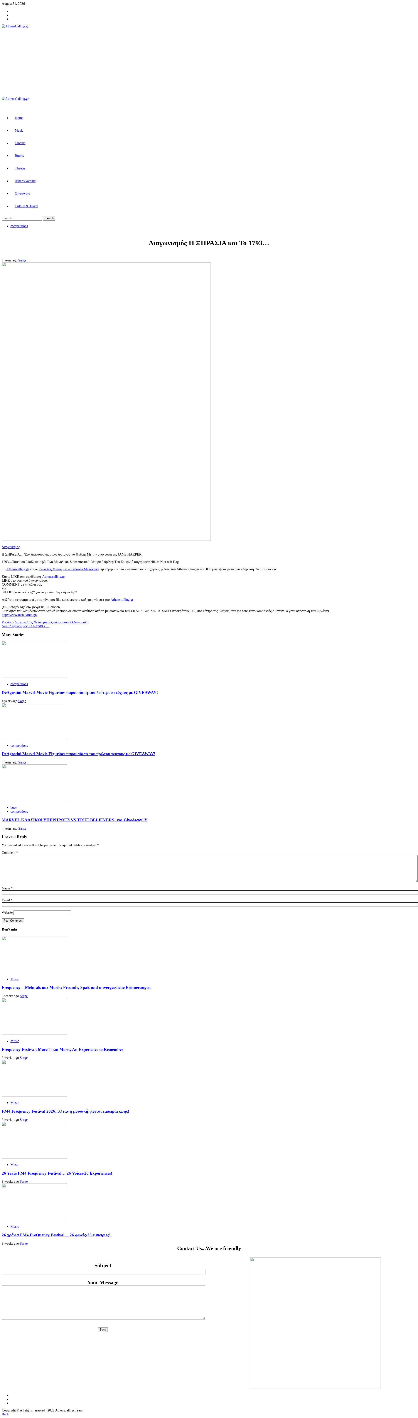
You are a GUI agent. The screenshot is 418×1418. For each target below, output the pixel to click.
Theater (20, 168)
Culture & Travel (26, 206)
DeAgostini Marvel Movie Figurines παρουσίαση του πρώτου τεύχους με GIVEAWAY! (78, 754)
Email (7, 900)
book (13, 807)
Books (19, 155)
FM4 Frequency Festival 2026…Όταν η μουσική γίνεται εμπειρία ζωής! (65, 1111)
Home (19, 118)
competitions (19, 226)
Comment (10, 852)
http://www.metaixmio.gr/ (19, 615)
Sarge (22, 260)
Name (7, 888)
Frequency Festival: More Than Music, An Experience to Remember (62, 1049)
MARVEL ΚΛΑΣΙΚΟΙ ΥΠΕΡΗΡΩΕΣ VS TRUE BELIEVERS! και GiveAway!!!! (74, 820)
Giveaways (22, 193)
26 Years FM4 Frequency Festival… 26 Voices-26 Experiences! (57, 1173)
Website (7, 912)
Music (19, 130)
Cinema (20, 143)
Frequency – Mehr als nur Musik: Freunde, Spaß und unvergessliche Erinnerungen (76, 987)
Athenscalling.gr (17, 569)
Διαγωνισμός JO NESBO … (25, 626)
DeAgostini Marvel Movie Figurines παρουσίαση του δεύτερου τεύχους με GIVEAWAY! (80, 692)
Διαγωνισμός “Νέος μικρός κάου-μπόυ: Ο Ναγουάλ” (45, 622)
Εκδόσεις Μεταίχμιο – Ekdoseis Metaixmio (69, 569)
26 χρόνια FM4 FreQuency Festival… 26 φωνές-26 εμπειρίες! (56, 1235)
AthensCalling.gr (76, 62)
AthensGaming (25, 181)
